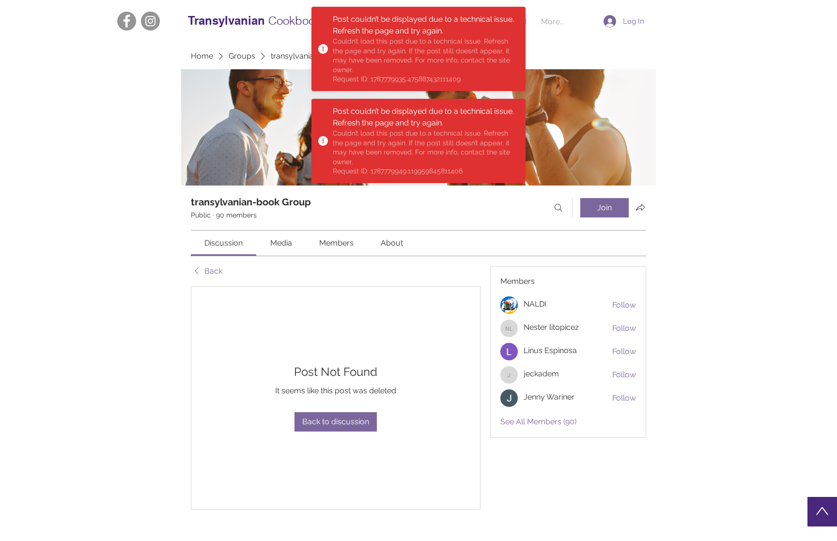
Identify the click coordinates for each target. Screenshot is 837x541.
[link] (223, 242)
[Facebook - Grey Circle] (126, 21)
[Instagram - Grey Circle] (150, 21)
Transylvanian (228, 20)
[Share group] (640, 207)
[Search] (558, 207)
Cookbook (294, 21)
